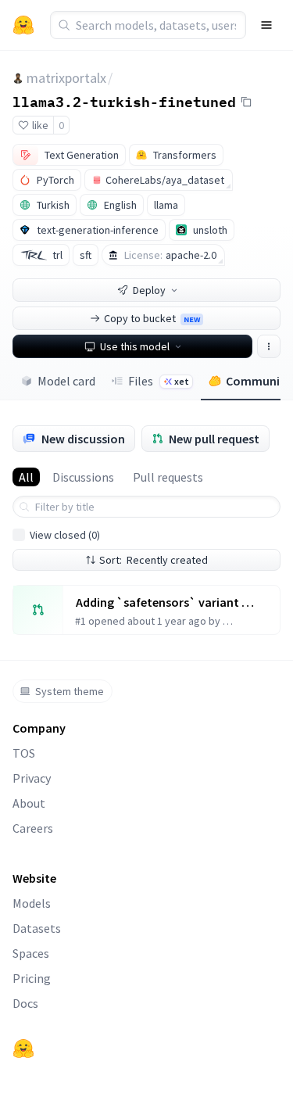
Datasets (37, 928)
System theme (69, 691)
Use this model (135, 346)
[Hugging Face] (23, 1048)
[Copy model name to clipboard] (246, 101)
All (26, 477)
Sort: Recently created (153, 560)
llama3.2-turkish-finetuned (124, 101)
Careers (33, 828)
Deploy (149, 290)
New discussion (83, 438)
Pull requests (168, 477)
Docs (25, 1003)
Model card (66, 381)
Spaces (31, 953)
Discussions (83, 477)
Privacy (32, 778)
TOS (24, 753)
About (29, 803)
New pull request (214, 438)
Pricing (32, 978)
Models (32, 903)
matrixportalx (66, 78)
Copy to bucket (152, 318)
